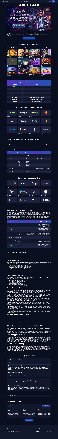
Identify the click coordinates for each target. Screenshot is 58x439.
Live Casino (23, 47)
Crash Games (34, 47)
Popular (12, 47)
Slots (45, 47)
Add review (46, 405)
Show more (29, 420)
